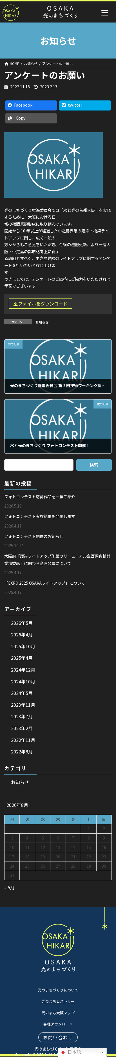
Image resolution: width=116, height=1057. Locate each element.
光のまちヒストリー (58, 1001)
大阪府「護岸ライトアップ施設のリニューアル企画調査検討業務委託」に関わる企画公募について (57, 559)
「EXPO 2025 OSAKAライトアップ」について (44, 583)
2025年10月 (23, 646)
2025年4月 (22, 658)
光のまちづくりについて (58, 990)
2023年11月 (23, 704)
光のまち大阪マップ (58, 1012)
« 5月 (9, 887)
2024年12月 (23, 669)
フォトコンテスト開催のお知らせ (33, 536)
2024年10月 (23, 681)
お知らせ (42, 322)
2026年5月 (22, 623)
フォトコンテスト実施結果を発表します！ (41, 516)
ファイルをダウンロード (43, 303)
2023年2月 (22, 728)
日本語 (73, 1052)
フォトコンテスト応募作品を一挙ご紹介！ (41, 496)
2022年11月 (23, 740)
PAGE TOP (107, 1020)
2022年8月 (22, 751)
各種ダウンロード (58, 1024)
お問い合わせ (58, 1037)
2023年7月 (22, 716)
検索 (94, 464)
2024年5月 (22, 693)
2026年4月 (22, 634)
